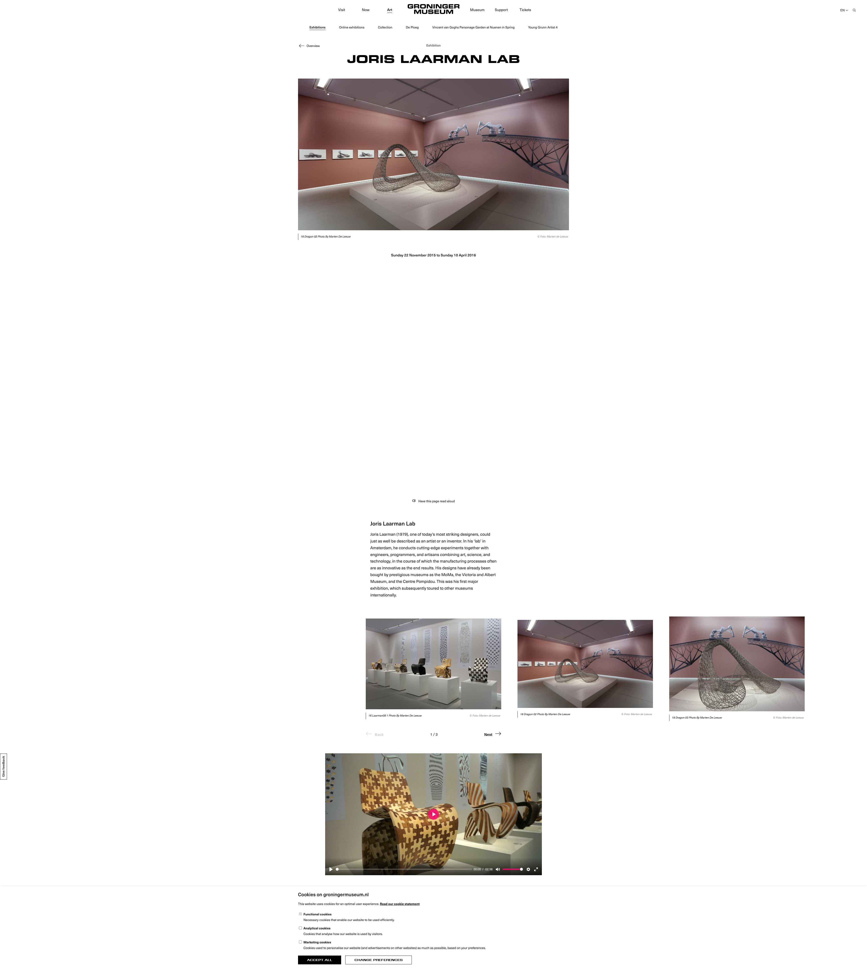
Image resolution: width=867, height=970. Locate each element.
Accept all (319, 960)
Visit (341, 9)
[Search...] (854, 10)
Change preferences (378, 960)
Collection (385, 27)
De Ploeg (412, 27)
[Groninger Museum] (433, 9)
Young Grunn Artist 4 (542, 27)
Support (501, 9)
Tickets (525, 9)
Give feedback (3, 766)
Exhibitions (318, 27)
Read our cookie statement (400, 903)
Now (365, 9)
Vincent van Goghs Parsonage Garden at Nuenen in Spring (473, 27)
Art (389, 9)
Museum (477, 9)
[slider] (404, 869)
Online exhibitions (351, 27)
